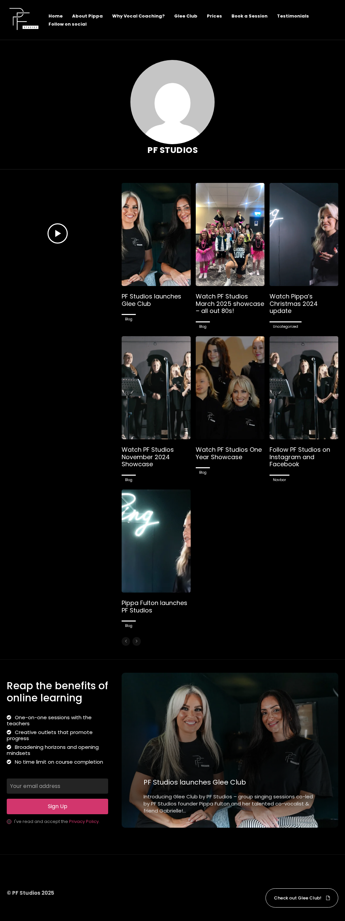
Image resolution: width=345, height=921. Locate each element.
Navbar (279, 479)
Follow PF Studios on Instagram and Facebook (300, 456)
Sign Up (57, 806)
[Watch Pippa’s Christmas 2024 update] (304, 234)
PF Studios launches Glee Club (151, 300)
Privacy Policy (84, 821)
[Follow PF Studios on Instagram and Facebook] (304, 387)
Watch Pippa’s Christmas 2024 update (294, 303)
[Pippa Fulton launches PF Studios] (156, 541)
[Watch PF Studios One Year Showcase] (230, 387)
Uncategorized (285, 326)
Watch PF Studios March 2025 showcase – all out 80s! (230, 303)
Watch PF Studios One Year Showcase (229, 453)
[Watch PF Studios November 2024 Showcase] (156, 387)
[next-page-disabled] (136, 641)
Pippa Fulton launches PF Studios (154, 606)
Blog (128, 319)
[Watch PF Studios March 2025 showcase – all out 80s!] (230, 234)
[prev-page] (126, 641)
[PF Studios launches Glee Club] (156, 234)
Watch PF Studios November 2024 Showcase (148, 456)
